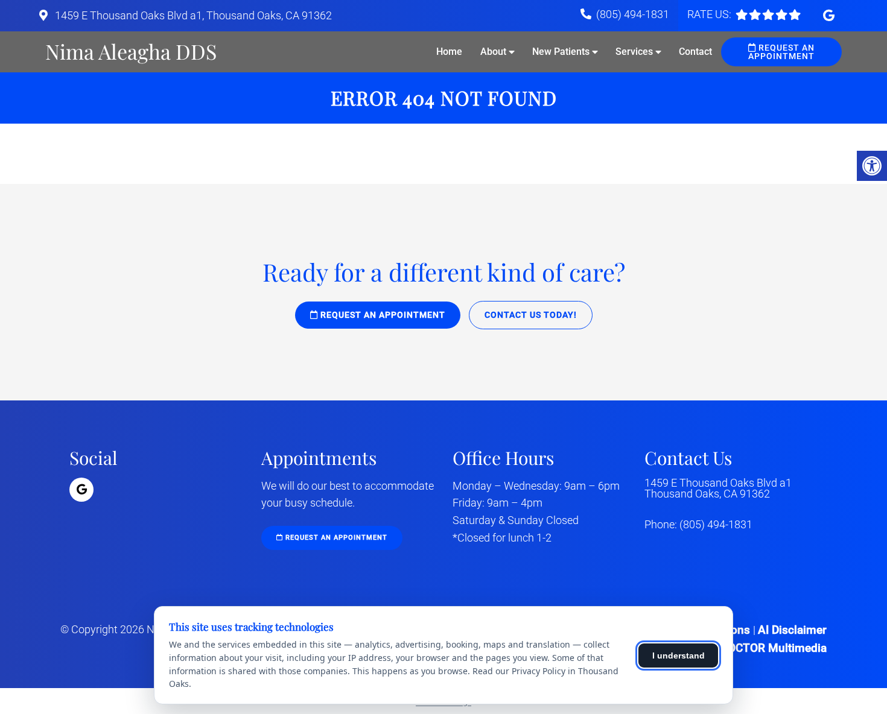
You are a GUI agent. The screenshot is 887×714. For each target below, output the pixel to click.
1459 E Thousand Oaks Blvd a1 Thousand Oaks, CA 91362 (718, 488)
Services (634, 51)
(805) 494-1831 (632, 14)
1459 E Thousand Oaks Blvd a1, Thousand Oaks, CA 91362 (192, 15)
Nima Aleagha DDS (131, 51)
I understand (678, 655)
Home (449, 51)
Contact (695, 51)
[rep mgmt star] (768, 14)
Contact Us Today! (531, 315)
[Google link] (829, 15)
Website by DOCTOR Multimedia (744, 648)
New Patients (561, 51)
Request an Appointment (781, 52)
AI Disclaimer (792, 630)
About (493, 51)
